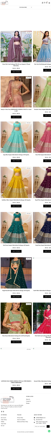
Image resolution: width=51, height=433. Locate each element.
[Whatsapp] (49, 431)
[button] (49, 3)
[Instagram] (3, 411)
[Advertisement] (25, 18)
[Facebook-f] (1, 411)
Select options (16, 71)
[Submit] (48, 426)
